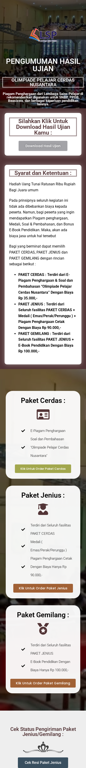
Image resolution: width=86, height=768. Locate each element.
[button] (43, 762)
